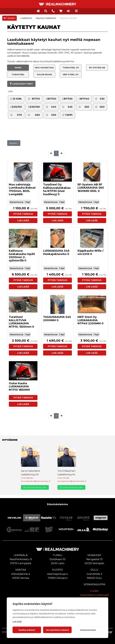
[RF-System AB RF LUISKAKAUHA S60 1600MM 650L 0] (92, 172)
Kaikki (18, 68)
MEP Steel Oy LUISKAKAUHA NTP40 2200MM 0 (90, 320)
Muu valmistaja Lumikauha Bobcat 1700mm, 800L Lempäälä (22, 189)
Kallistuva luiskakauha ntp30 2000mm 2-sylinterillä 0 (22, 255)
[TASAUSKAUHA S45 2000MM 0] (57, 304)
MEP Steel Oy (70, 74)
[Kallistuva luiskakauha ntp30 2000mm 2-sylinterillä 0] (23, 238)
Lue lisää (17, 621)
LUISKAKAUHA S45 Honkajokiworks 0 (56, 252)
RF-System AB (97, 68)
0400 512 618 (63, 478)
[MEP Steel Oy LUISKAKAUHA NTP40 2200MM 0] (92, 304)
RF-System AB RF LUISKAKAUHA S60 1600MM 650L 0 (91, 188)
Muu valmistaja (44, 68)
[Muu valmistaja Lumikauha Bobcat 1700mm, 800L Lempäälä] (23, 172)
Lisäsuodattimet (22, 84)
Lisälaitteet (27, 18)
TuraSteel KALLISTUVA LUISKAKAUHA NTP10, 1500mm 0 (21, 321)
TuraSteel (18, 74)
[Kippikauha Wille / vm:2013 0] (92, 238)
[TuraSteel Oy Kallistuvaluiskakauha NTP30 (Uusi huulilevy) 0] (57, 172)
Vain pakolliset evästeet (57, 630)
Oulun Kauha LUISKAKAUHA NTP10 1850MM (19, 386)
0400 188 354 (27, 478)
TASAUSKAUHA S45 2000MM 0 (57, 318)
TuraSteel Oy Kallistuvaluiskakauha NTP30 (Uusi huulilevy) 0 (57, 189)
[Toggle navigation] (76, 11)
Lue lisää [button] (23, 220)
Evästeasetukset (88, 630)
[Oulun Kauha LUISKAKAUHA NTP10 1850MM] (23, 370)
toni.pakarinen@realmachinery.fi (72, 481)
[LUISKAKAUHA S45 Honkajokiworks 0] (57, 238)
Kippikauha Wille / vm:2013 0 (90, 252)
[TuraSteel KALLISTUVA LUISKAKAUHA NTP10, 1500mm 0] (23, 304)
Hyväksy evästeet (26, 630)
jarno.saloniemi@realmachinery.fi (35, 481)
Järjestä (13, 143)
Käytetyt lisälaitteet (46, 18)
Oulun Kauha (44, 74)
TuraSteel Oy (71, 68)
